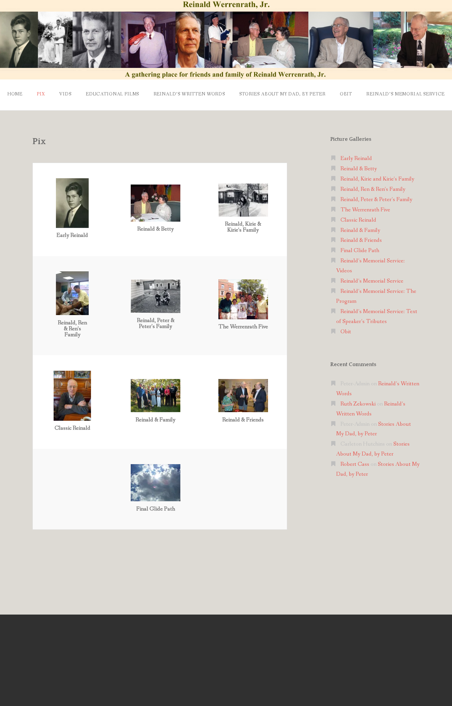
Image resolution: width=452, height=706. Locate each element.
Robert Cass (354, 464)
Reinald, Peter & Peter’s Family (376, 199)
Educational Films (112, 94)
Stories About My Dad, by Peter (282, 94)
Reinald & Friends (361, 240)
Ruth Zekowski (358, 404)
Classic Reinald (358, 220)
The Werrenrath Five (365, 210)
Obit (346, 94)
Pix (41, 94)
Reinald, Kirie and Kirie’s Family (377, 179)
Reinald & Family (360, 230)
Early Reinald (356, 158)
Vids (65, 94)
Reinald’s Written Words (189, 94)
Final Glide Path (359, 250)
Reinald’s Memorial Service (405, 94)
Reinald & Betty (358, 169)
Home (15, 94)
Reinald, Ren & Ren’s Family (372, 189)
